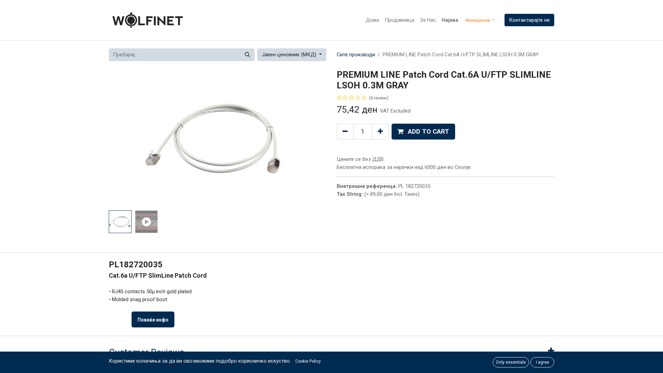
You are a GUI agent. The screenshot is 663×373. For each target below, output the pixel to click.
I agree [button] (542, 362)
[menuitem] (372, 20)
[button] (125, 138)
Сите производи (356, 54)
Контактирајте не (529, 20)
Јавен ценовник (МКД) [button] (290, 54)
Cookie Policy (308, 361)
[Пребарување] (247, 54)
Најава (450, 20)
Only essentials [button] (511, 362)
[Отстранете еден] (345, 132)
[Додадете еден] (380, 132)
